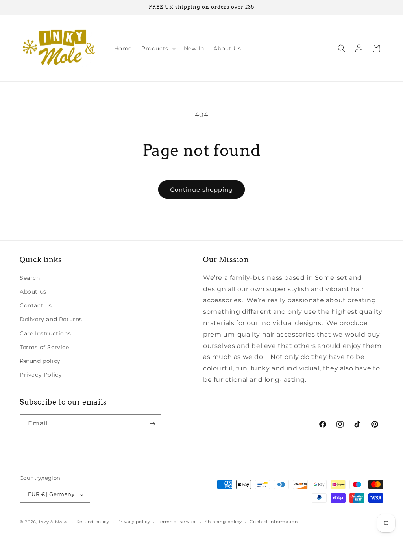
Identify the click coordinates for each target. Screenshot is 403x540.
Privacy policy (133, 521)
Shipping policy (223, 521)
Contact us (36, 305)
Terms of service (177, 521)
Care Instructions (45, 333)
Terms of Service (44, 347)
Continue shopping (201, 189)
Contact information (274, 521)
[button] (158, 48)
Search (30, 277)
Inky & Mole (53, 522)
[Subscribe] (152, 423)
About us (33, 291)
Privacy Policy (41, 374)
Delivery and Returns (51, 319)
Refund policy (40, 360)
